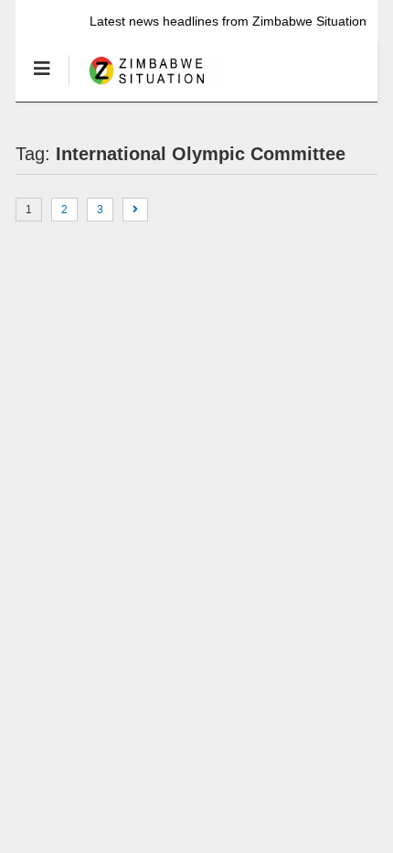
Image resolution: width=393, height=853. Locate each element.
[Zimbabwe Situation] (146, 87)
